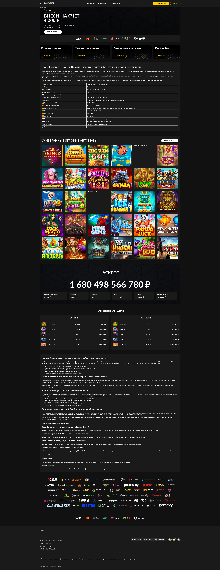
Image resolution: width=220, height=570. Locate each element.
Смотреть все (169, 140)
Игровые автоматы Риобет (51, 541)
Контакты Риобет (47, 549)
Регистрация (161, 3)
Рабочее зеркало (47, 546)
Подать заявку (53, 32)
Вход (175, 3)
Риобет (49, 3)
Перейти (47, 56)
